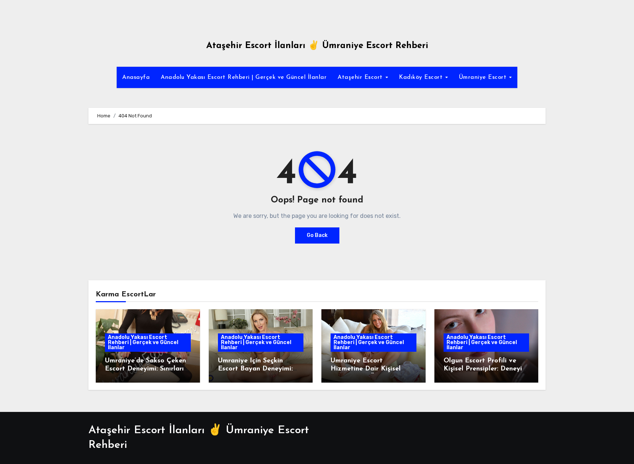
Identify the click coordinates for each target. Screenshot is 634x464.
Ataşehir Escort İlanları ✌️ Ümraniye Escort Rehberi (317, 45)
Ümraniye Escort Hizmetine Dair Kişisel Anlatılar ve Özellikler (366, 369)
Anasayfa (136, 77)
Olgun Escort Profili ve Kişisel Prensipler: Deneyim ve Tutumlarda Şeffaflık (486, 369)
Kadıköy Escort (422, 77)
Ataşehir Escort (361, 77)
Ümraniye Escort (484, 77)
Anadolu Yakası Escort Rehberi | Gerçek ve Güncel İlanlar (244, 77)
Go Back (317, 235)
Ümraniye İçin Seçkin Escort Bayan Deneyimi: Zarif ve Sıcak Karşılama (257, 369)
